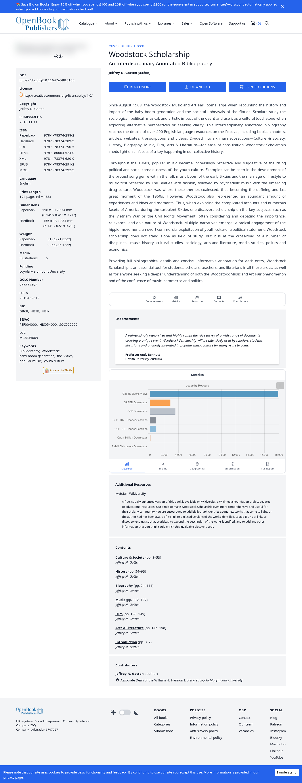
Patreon (276, 724)
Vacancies (246, 731)
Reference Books (133, 46)
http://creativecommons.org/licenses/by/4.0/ (58, 95)
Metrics (176, 301)
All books (161, 717)
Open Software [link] (211, 23)
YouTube (276, 757)
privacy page (13, 777)
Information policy (204, 724)
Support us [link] (237, 23)
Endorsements (154, 301)
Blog (273, 717)
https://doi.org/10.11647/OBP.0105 (47, 80)
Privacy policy (200, 717)
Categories (162, 724)
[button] (282, 6)
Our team (246, 724)
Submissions (163, 731)
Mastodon (278, 744)
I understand (286, 772)
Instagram (278, 731)
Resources (197, 301)
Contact (244, 717)
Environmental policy (206, 737)
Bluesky (276, 737)
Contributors (240, 301)
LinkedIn (276, 750)
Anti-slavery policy (204, 731)
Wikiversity (137, 493)
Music (113, 46)
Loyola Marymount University (42, 271)
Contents (219, 301)
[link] (42, 23)
